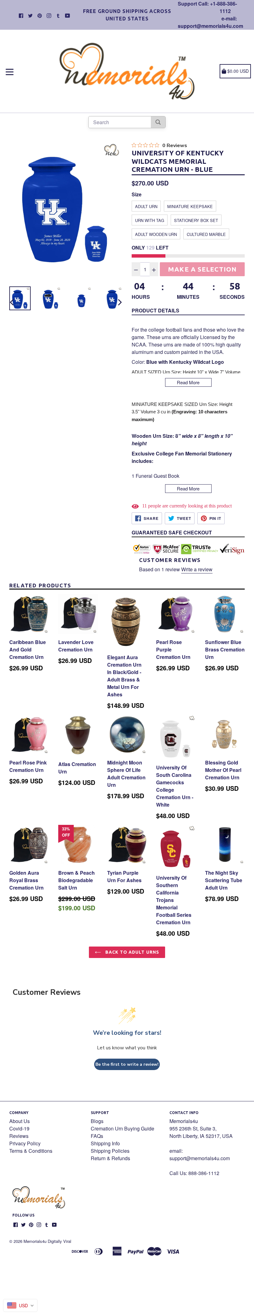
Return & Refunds (110, 1158)
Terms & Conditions (30, 1150)
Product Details (155, 310)
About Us (19, 1121)
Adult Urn (146, 206)
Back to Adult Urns (131, 952)
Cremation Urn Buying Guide (122, 1128)
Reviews (18, 1135)
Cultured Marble (206, 234)
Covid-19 (19, 1128)
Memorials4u (35, 1241)
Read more (188, 382)
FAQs (97, 1135)
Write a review (196, 569)
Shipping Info (105, 1143)
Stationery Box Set (196, 220)
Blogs (97, 1121)
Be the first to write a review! (127, 1064)
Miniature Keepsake (190, 206)
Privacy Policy (25, 1143)
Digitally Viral (59, 1241)
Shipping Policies (110, 1150)
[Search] (158, 122)
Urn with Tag (149, 220)
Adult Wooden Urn (156, 234)
